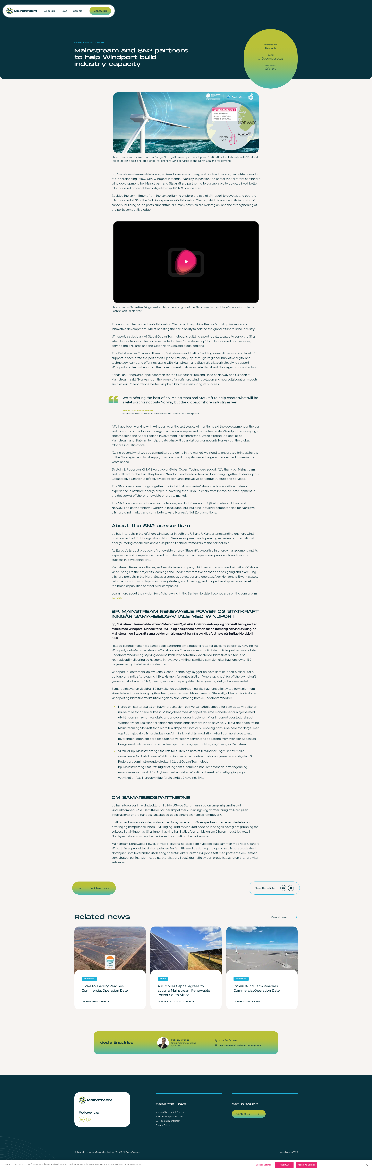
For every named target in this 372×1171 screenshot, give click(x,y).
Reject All (284, 1165)
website (117, 598)
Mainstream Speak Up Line (169, 1116)
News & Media (83, 43)
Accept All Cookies (306, 1165)
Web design (285, 1152)
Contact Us (243, 1113)
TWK (295, 1152)
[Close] (367, 1165)
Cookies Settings (263, 1165)
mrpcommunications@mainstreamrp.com (240, 1045)
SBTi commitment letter (168, 1121)
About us (49, 10)
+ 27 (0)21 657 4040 (228, 1040)
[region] (186, 1165)
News (64, 10)
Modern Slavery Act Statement (171, 1112)
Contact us (100, 10)
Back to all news (99, 888)
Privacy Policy (163, 1125)
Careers (77, 10)
